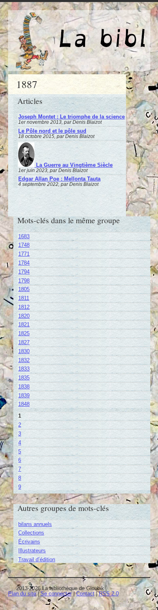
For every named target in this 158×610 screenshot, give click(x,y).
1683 (24, 236)
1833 (24, 369)
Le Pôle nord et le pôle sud (52, 131)
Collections (31, 533)
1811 (23, 298)
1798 (24, 281)
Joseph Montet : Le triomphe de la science (71, 117)
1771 (24, 254)
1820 (24, 316)
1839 (24, 395)
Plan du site (22, 594)
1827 (24, 342)
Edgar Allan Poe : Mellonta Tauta (59, 179)
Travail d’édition (36, 559)
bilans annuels (35, 524)
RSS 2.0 (109, 594)
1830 (24, 351)
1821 (24, 324)
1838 (24, 387)
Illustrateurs (32, 550)
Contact (85, 594)
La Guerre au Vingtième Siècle (73, 165)
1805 (24, 289)
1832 (24, 360)
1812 (24, 307)
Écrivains (29, 542)
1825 (24, 333)
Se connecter (56, 594)
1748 (24, 245)
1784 (24, 263)
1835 (24, 378)
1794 (24, 272)
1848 (24, 404)
